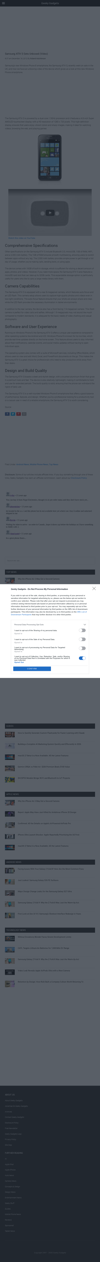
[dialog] (50, 631)
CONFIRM (32, 669)
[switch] (82, 630)
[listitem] (50, 624)
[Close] (94, 589)
